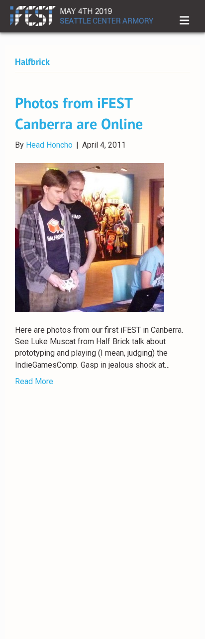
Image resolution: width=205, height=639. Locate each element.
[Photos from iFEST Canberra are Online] (89, 236)
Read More (34, 381)
